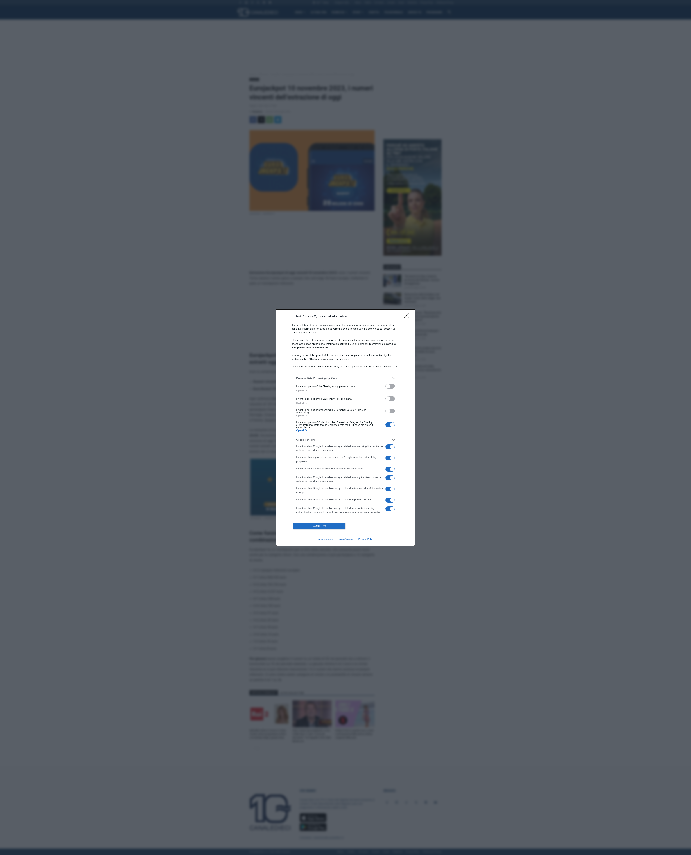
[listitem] (345, 378)
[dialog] (345, 427)
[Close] (407, 316)
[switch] (390, 386)
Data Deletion (325, 538)
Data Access (345, 538)
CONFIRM (319, 526)
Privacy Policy (366, 538)
